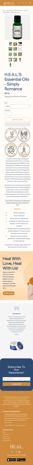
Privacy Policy (6, 434)
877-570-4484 (8, 422)
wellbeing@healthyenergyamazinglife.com (15, 425)
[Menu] (30, 3)
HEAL (4, 10)
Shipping (8, 96)
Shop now (8, 293)
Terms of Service (7, 440)
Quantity (7, 110)
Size (6, 103)
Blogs (4, 432)
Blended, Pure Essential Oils (14, 10)
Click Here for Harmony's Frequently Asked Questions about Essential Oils (17, 202)
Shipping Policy (6, 438)
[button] (17, 124)
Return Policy (6, 436)
